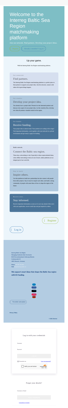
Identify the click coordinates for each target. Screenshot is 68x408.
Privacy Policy (13, 312)
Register (15, 49)
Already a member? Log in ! (34, 49)
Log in (17, 229)
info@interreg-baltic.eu (20, 266)
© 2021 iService (53, 318)
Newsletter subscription (19, 302)
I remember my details (24, 402)
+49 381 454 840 (19, 264)
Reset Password (34, 397)
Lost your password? (46, 361)
